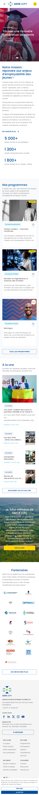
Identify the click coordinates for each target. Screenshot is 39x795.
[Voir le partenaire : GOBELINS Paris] (28, 593)
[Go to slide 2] (17, 58)
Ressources (24, 770)
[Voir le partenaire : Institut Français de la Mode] (10, 632)
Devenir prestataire (10, 770)
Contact (23, 763)
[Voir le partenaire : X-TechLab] (10, 612)
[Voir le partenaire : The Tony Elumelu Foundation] (10, 662)
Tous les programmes (19, 351)
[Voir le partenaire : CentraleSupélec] (28, 632)
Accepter (19, 792)
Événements (25, 746)
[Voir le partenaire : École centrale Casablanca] (28, 642)
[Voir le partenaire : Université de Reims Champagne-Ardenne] (10, 642)
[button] (33, 224)
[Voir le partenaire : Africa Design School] (10, 603)
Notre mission (8, 746)
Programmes (25, 743)
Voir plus (9, 41)
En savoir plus (9, 131)
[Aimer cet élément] (33, 224)
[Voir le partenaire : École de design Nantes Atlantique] (10, 622)
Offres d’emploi (9, 767)
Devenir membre (9, 763)
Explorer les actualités (19, 490)
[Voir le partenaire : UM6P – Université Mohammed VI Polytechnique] (10, 652)
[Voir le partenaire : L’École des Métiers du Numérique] (28, 612)
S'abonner (18, 732)
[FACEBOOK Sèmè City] (3, 716)
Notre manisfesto (9, 749)
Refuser (19, 788)
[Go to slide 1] (13, 58)
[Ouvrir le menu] (4, 4)
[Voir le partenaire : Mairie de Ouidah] (28, 652)
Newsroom (24, 767)
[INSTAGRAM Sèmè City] (18, 716)
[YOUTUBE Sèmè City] (23, 716)
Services (23, 755)
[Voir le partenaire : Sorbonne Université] (28, 622)
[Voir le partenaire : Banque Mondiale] (10, 593)
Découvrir (20, 548)
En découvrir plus (19, 672)
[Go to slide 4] (26, 58)
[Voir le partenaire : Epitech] (28, 603)
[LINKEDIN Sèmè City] (8, 716)
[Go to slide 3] (22, 58)
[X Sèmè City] (13, 716)
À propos (6, 743)
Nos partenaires (9, 752)
